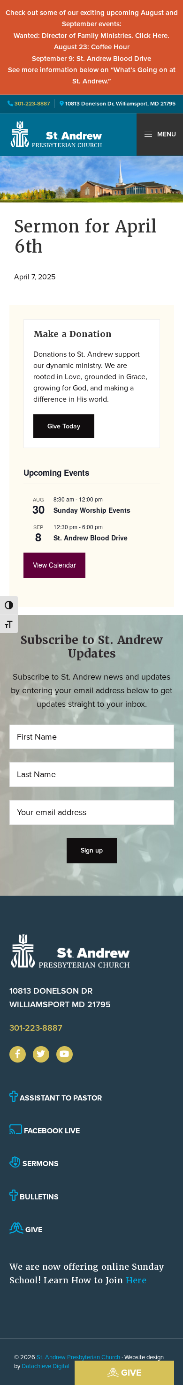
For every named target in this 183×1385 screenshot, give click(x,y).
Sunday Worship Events (91, 510)
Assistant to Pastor (60, 1098)
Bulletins (38, 1196)
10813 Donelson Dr (60, 998)
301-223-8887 (31, 103)
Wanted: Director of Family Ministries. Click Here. (91, 35)
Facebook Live (51, 1130)
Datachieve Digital (45, 1366)
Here (136, 1280)
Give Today (63, 426)
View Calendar (54, 564)
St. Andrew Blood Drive (90, 537)
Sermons (40, 1163)
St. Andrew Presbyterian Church (78, 1357)
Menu (165, 134)
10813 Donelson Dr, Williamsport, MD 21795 (120, 103)
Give (130, 1372)
